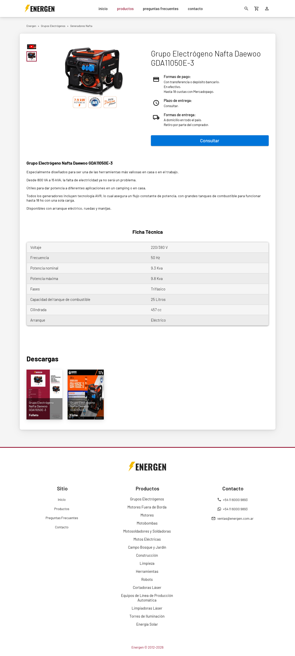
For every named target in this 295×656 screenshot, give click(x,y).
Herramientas (147, 571)
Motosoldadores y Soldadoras (147, 531)
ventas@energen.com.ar (235, 518)
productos (125, 8)
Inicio (62, 499)
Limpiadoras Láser (147, 608)
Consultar (209, 140)
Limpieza (147, 563)
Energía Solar (147, 624)
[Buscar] (246, 8)
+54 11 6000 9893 (235, 500)
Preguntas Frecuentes (62, 518)
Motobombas (147, 523)
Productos (61, 509)
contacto (195, 8)
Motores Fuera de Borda (147, 507)
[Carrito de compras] (257, 8)
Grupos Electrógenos (147, 499)
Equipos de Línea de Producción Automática (147, 597)
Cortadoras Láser (147, 587)
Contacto (61, 527)
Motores (147, 515)
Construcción (147, 555)
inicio (103, 8)
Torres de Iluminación (147, 616)
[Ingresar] (267, 8)
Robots (147, 579)
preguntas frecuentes (160, 8)
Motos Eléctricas (147, 539)
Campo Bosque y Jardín (147, 547)
